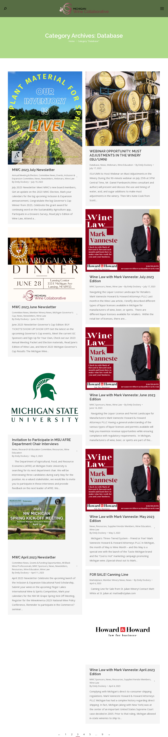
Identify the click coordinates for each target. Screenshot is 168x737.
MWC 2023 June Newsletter (34, 307)
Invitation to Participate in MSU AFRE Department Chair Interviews (41, 442)
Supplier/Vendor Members (121, 526)
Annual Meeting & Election (25, 175)
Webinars (59, 178)
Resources (57, 449)
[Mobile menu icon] (162, 9)
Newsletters (47, 178)
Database (94, 164)
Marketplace (96, 580)
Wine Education (125, 164)
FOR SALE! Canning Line (109, 575)
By (20, 181)
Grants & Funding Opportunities (45, 562)
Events (59, 175)
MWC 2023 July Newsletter (33, 170)
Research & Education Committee (35, 449)
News (37, 178)
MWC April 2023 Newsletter (34, 557)
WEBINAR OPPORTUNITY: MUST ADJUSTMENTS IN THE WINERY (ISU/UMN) (115, 155)
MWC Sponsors (97, 286)
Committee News (47, 175)
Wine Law (69, 178)
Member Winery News (41, 312)
